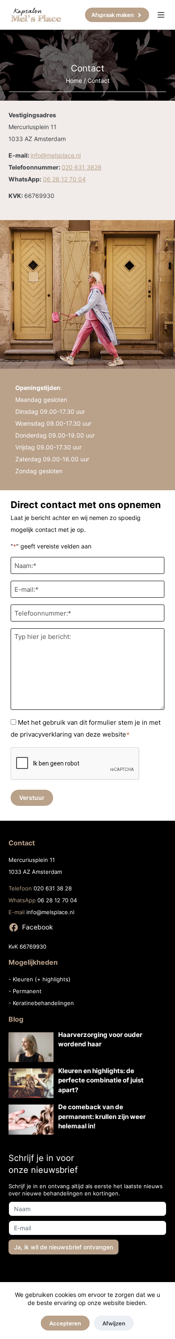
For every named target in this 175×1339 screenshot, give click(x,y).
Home (74, 80)
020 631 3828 (82, 167)
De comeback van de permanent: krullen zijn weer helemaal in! (102, 1116)
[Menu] (161, 14)
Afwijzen (113, 1323)
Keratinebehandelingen (43, 1003)
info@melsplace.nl (56, 155)
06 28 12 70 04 (64, 179)
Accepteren (65, 1323)
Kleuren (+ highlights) (42, 979)
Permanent (27, 991)
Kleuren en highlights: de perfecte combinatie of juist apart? (101, 1080)
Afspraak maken (112, 14)
